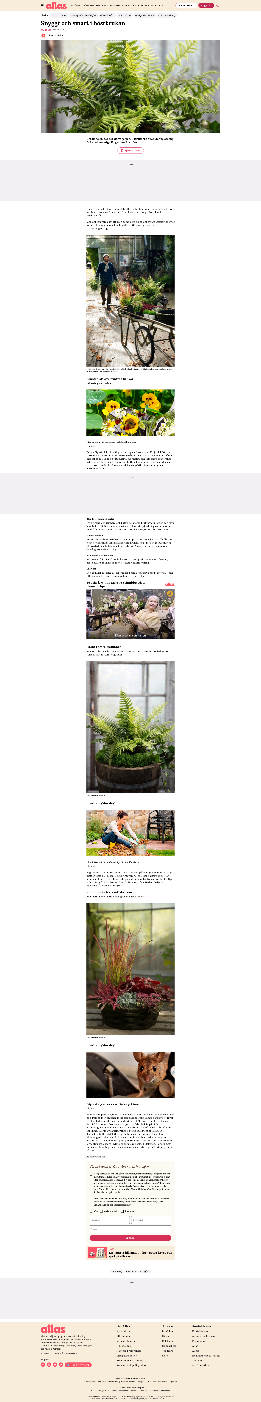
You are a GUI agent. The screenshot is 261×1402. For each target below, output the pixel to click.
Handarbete (116, 5)
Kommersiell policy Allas (131, 1365)
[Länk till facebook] (43, 1364)
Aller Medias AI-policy (129, 1360)
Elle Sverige (89, 1381)
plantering (117, 1271)
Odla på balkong (166, 15)
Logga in (206, 5)
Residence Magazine (167, 1381)
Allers (195, 1350)
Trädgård (88, 5)
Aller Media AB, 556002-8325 (116, 1399)
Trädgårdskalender (145, 15)
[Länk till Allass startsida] (56, 5)
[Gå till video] (170, 584)
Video (128, 5)
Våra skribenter (125, 1340)
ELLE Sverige (97, 1391)
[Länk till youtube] (55, 1364)
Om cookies (123, 1345)
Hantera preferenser (129, 1350)
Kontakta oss (200, 1331)
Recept (140, 1381)
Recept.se (129, 1211)
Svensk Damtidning (111, 1381)
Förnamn (95, 1219)
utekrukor (131, 1271)
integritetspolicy (113, 1192)
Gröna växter (124, 15)
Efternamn (137, 1219)
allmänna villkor (101, 1205)
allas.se (171, 1396)
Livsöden (75, 5)
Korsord (59, 15)
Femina (124, 1381)
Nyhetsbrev (123, 1331)
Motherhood (150, 1381)
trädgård (46, 30)
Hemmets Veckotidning (206, 1355)
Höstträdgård (107, 15)
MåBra (132, 1381)
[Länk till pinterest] (61, 1364)
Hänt (99, 1381)
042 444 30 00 (121, 1396)
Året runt (198, 1360)
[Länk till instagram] (49, 1364)
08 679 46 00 (164, 1399)
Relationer (102, 5)
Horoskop (150, 5)
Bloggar (138, 5)
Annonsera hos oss (203, 1336)
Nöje (165, 1355)
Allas (96, 1211)
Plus (161, 5)
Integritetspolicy (126, 1355)
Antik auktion (200, 1365)
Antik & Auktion (111, 1211)
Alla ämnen (123, 1336)
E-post (94, 1229)
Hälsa (165, 1336)
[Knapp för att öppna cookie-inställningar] (217, 5)
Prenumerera (186, 5)
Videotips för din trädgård (83, 15)
